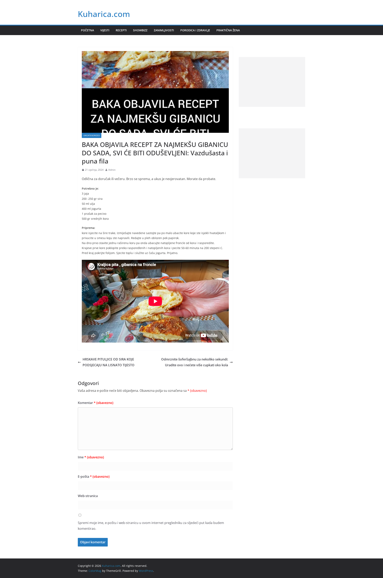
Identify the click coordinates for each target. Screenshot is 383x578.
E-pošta (94, 476)
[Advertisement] (272, 82)
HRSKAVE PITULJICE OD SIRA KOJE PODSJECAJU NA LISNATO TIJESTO (108, 362)
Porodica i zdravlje (195, 30)
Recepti (121, 30)
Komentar (95, 403)
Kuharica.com (104, 13)
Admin (111, 169)
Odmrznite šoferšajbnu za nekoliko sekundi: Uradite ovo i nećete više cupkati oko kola (194, 362)
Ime (91, 457)
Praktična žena (228, 30)
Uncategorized (91, 135)
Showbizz (140, 30)
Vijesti (104, 30)
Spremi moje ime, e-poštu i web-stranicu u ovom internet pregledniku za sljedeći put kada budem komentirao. (151, 526)
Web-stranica (88, 496)
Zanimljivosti (164, 30)
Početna (87, 30)
